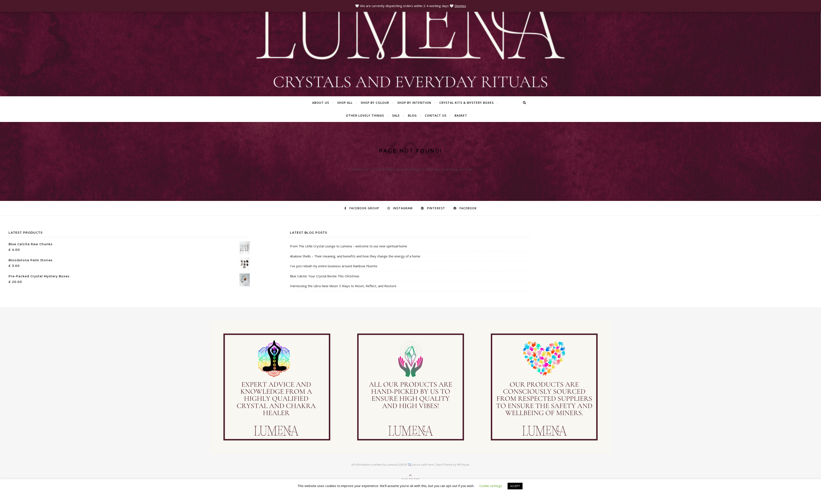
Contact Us (435, 115)
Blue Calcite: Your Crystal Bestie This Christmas (324, 276)
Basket (461, 115)
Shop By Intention (414, 103)
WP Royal (463, 464)
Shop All (345, 103)
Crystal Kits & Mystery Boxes (466, 103)
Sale (396, 115)
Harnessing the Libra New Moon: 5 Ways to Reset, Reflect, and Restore (343, 286)
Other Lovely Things (365, 115)
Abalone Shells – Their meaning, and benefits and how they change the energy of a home (355, 256)
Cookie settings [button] (490, 486)
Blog (412, 115)
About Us (320, 103)
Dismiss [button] (460, 6)
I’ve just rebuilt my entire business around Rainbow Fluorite (333, 266)
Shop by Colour (375, 103)
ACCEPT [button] (515, 486)
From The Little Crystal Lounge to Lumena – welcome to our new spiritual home (348, 246)
